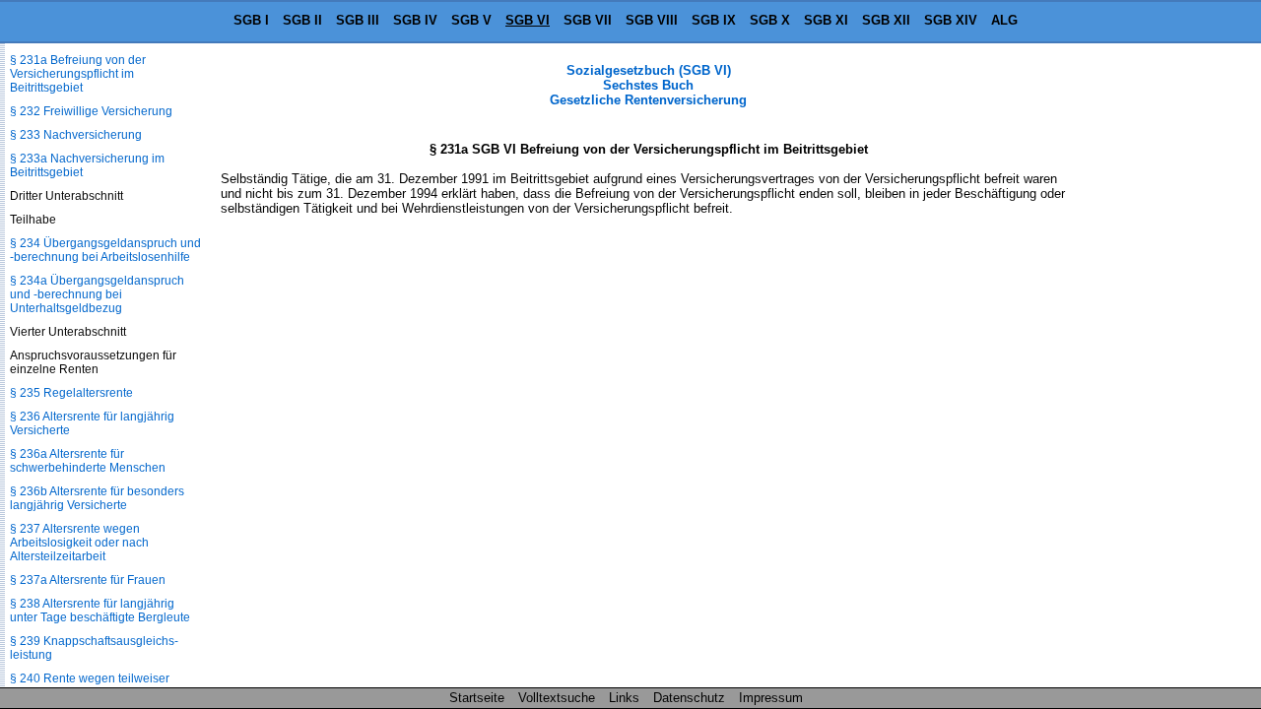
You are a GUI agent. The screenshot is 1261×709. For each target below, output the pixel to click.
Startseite (476, 697)
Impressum (771, 697)
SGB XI (826, 20)
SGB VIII (652, 20)
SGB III (357, 20)
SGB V (471, 20)
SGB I (251, 20)
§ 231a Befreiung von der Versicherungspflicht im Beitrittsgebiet (78, 74)
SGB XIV (950, 20)
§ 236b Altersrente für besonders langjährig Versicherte (97, 498)
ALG (1004, 20)
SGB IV (415, 20)
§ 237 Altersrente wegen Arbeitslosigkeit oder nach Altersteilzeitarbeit (79, 542)
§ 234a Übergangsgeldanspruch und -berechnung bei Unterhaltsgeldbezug (97, 294)
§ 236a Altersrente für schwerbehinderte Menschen (88, 461)
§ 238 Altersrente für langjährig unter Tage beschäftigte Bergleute (100, 610)
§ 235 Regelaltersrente (71, 393)
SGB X (770, 20)
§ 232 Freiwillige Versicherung (91, 111)
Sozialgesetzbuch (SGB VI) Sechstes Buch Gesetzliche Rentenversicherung (648, 85)
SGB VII (588, 20)
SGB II (302, 20)
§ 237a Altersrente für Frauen (88, 580)
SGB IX (714, 20)
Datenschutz (689, 697)
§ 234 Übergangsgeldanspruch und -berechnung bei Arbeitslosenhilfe (105, 250)
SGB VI (527, 20)
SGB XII (886, 20)
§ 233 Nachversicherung (76, 135)
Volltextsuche (556, 697)
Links (624, 697)
